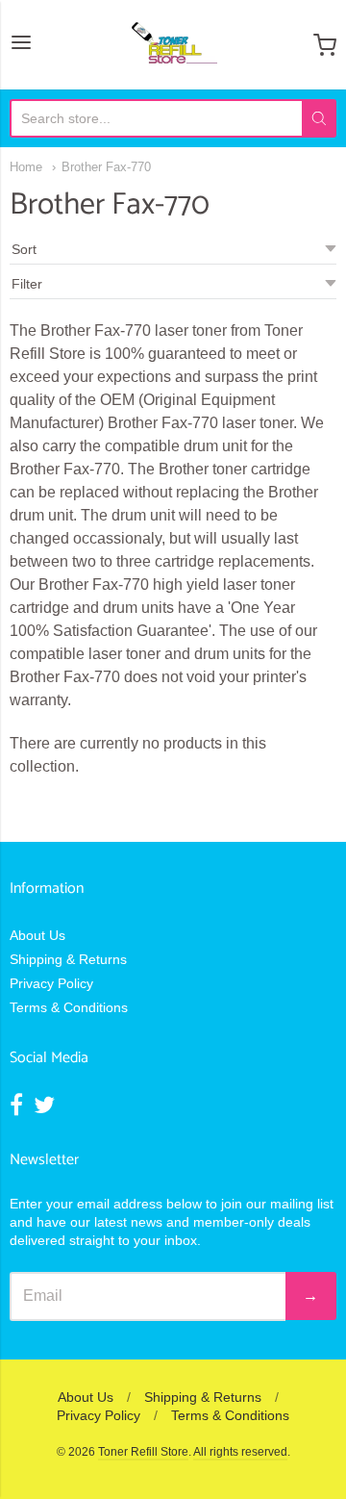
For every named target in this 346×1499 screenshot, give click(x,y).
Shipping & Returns (68, 959)
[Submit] (319, 118)
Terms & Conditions (69, 1007)
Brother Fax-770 (106, 167)
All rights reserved (240, 1452)
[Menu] (21, 44)
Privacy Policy (51, 983)
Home (26, 167)
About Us (37, 935)
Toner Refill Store (143, 1452)
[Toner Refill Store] (173, 45)
